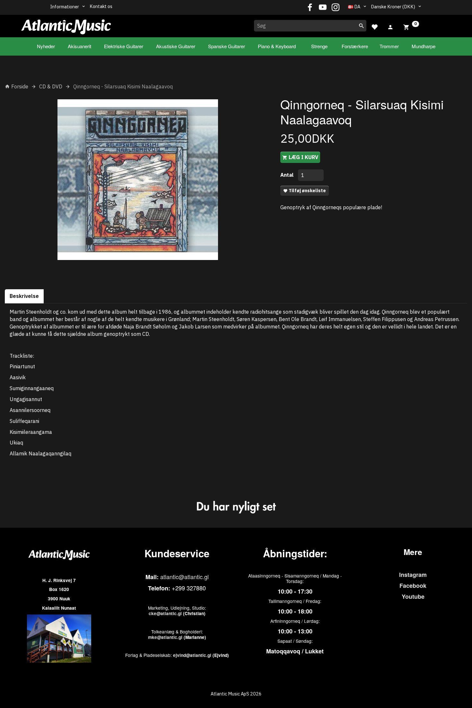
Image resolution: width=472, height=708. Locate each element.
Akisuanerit (79, 46)
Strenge (319, 46)
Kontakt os (101, 6)
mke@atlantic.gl (165, 637)
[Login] (390, 26)
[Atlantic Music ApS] (66, 25)
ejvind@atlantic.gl (192, 655)
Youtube (413, 596)
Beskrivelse (24, 296)
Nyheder (46, 46)
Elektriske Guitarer (123, 46)
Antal (287, 175)
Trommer (389, 46)
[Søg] (361, 26)
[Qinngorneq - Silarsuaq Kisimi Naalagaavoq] (138, 179)
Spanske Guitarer (226, 46)
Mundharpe (423, 46)
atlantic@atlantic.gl (184, 576)
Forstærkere (355, 46)
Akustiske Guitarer (175, 46)
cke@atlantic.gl (165, 613)
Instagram (413, 574)
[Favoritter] (374, 26)
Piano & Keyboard (277, 46)
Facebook (412, 585)
